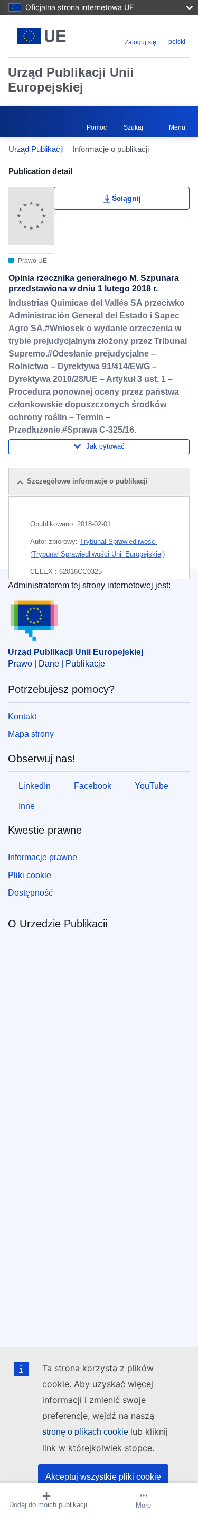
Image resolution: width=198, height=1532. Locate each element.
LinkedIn (34, 785)
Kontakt (22, 716)
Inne (26, 805)
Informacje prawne (42, 857)
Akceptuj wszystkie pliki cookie (103, 1476)
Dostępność (30, 892)
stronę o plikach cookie (86, 1431)
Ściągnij (126, 198)
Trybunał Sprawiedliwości (118, 541)
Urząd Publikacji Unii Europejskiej (71, 79)
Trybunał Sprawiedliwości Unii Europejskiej (97, 554)
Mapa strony (31, 733)
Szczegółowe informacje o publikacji (87, 481)
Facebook (92, 785)
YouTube (151, 785)
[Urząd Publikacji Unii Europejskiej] (41, 36)
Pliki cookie (29, 875)
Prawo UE (31, 261)
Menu (177, 127)
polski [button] (176, 41)
